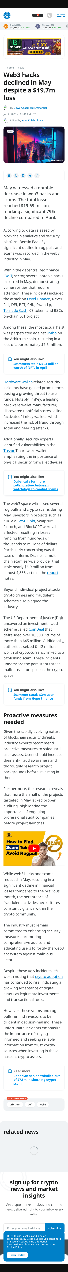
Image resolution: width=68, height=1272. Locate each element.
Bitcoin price (16, 26)
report (52, 572)
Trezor (9, 450)
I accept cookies (17, 1254)
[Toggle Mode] (49, 15)
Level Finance (38, 298)
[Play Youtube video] (34, 848)
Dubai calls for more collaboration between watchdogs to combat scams (35, 485)
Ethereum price (48, 26)
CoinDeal (36, 629)
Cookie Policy (14, 1247)
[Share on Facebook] (9, 175)
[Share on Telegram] (30, 175)
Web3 (43, 1104)
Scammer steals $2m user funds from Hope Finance (33, 696)
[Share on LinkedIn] (23, 175)
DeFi (8, 275)
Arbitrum (15, 1104)
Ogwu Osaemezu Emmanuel (30, 107)
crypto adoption (49, 976)
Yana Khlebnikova (32, 120)
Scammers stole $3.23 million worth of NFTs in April (36, 366)
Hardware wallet (17, 381)
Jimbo (52, 332)
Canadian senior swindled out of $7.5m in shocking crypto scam (36, 1080)
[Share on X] (16, 175)
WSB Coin (26, 520)
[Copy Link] (37, 175)
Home (10, 67)
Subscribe (54, 1228)
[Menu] (61, 15)
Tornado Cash (15, 310)
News (21, 67)
